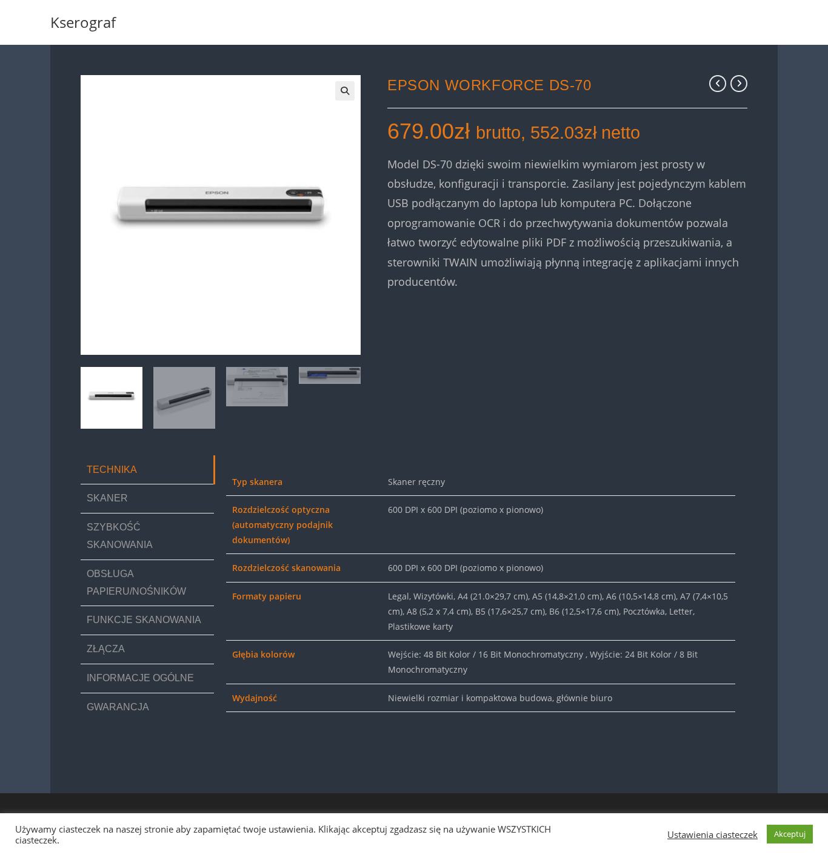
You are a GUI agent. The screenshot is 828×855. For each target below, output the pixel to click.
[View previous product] (717, 83)
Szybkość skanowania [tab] (120, 536)
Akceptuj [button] (790, 833)
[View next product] (738, 83)
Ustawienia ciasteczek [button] (712, 834)
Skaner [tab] (107, 498)
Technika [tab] (112, 469)
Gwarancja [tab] (118, 707)
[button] (345, 91)
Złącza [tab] (106, 649)
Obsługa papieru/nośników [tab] (136, 582)
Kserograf (83, 22)
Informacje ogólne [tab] (140, 678)
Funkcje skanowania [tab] (144, 620)
